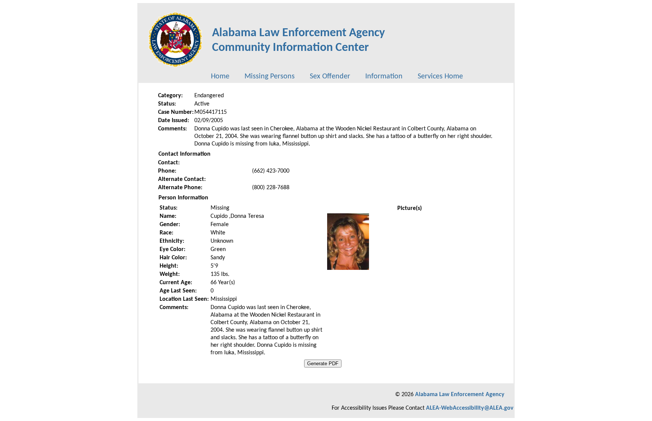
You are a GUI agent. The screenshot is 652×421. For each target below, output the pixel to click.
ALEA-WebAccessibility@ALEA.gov (470, 408)
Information (384, 76)
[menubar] (337, 76)
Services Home (440, 76)
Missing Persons (269, 76)
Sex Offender (330, 76)
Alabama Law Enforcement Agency (459, 395)
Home (220, 76)
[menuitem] (220, 76)
